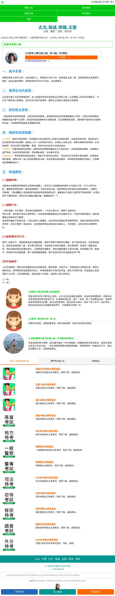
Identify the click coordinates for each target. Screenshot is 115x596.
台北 (37, 559)
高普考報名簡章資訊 (46, 415)
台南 (64, 559)
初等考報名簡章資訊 (46, 493)
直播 (29, 19)
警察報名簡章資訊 (45, 446)
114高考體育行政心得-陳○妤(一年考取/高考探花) (50, 338)
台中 (50, 559)
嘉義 (57, 559)
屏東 (77, 559)
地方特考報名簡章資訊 (47, 431)
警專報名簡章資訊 (45, 462)
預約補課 (86, 7)
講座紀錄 (98, 2)
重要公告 (29, 7)
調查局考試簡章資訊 (46, 524)
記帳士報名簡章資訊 (46, 384)
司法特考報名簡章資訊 (47, 477)
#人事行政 (30, 61)
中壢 (44, 559)
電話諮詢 (95, 592)
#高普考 (38, 61)
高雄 (71, 559)
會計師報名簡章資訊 (46, 400)
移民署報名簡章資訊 (46, 509)
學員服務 (86, 13)
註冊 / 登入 (109, 2)
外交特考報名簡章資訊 (47, 540)
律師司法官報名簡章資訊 (48, 369)
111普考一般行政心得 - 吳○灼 (42, 319)
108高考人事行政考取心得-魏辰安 (44, 292)
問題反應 (29, 13)
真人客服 (57, 592)
